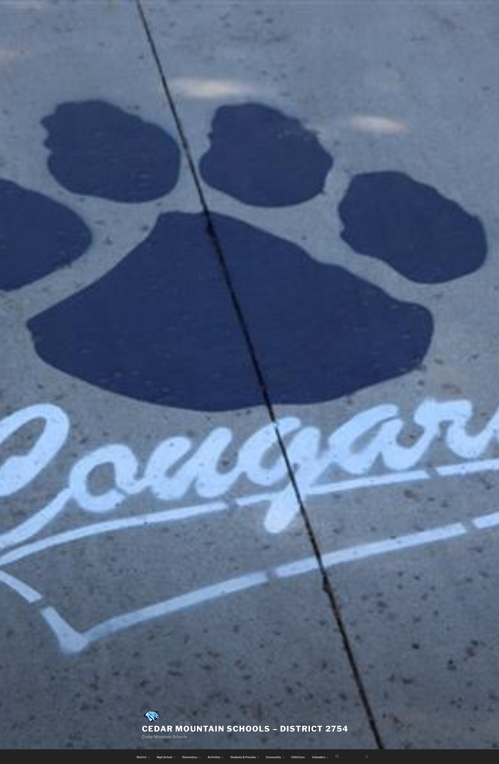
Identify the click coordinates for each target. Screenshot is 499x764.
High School (164, 757)
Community (273, 757)
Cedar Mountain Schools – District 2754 (245, 729)
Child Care (298, 757)
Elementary (189, 757)
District (142, 757)
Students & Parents (243, 757)
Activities (214, 757)
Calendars (318, 757)
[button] (337, 756)
